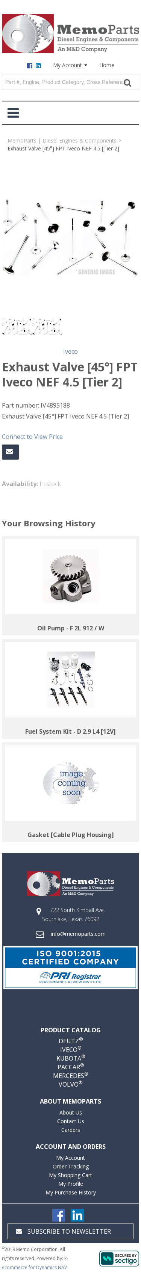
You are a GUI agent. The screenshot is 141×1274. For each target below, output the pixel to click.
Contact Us (70, 1121)
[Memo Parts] (70, 33)
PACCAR (71, 1067)
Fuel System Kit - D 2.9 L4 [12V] (70, 731)
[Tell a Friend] (10, 452)
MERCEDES (70, 1076)
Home (106, 65)
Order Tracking (71, 1166)
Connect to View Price (32, 436)
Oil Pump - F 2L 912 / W (70, 628)
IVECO (70, 1050)
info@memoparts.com (78, 933)
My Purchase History (70, 1192)
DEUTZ (71, 1041)
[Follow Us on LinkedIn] (77, 1214)
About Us (70, 1112)
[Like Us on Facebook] (58, 1214)
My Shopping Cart (70, 1175)
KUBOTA (70, 1058)
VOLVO (70, 1084)
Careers (70, 1129)
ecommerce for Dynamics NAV (34, 1267)
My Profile (70, 1183)
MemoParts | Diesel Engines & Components (62, 140)
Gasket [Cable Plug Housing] (70, 835)
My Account (68, 65)
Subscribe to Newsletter (69, 1231)
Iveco (70, 351)
